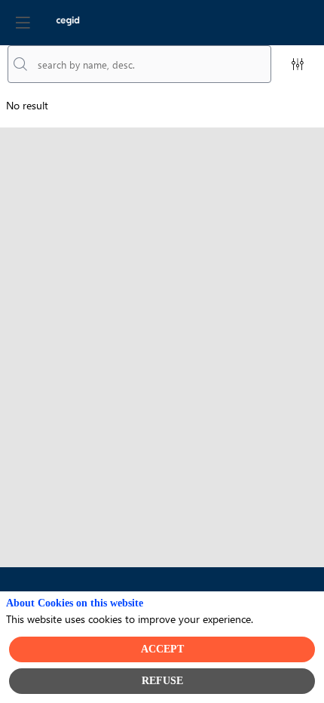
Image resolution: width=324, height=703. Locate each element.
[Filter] (297, 64)
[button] (22, 22)
